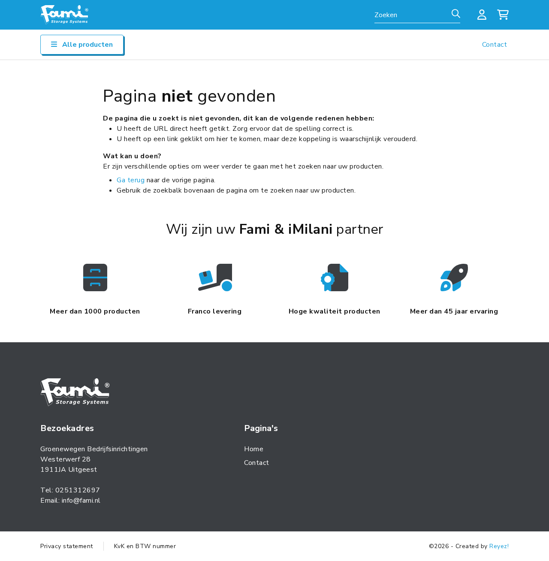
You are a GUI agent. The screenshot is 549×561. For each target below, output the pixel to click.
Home (253, 449)
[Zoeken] (456, 14)
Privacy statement (66, 546)
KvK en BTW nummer (145, 546)
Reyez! (499, 546)
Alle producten (86, 44)
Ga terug (131, 180)
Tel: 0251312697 (70, 490)
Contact (494, 44)
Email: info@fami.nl (70, 500)
